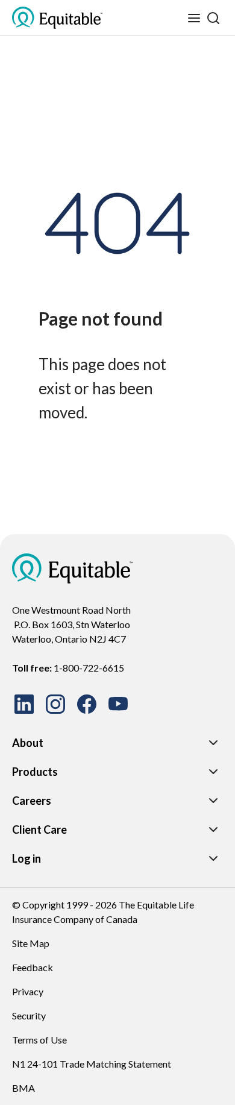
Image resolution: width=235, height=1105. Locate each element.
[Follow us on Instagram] (55, 704)
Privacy (27, 991)
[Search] (213, 18)
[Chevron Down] (213, 742)
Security (29, 1015)
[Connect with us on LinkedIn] (24, 704)
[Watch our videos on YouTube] (118, 704)
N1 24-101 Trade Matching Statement (91, 1063)
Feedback (32, 967)
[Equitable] (72, 568)
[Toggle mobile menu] (194, 18)
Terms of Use (39, 1039)
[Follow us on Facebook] (86, 704)
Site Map (30, 943)
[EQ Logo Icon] (57, 18)
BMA (23, 1088)
